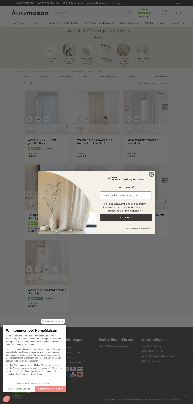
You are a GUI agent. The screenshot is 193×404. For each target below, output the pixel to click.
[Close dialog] (151, 174)
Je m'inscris (126, 217)
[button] (6, 398)
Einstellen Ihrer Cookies (19, 389)
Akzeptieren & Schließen (50, 389)
